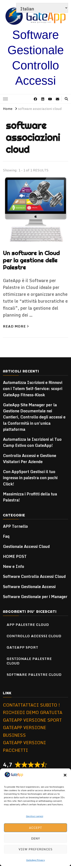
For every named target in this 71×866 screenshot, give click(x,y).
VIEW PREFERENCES (35, 849)
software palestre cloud (34, 674)
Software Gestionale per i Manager (35, 597)
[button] (65, 775)
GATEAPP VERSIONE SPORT (32, 720)
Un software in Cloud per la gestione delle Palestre (31, 260)
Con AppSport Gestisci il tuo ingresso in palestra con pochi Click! (30, 478)
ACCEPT (35, 827)
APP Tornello (15, 526)
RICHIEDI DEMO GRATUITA (32, 712)
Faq (6, 536)
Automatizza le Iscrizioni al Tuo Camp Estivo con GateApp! (32, 442)
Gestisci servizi (34, 816)
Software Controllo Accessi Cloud (34, 576)
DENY (35, 838)
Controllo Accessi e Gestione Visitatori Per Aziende (29, 458)
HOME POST (15, 556)
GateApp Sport (22, 647)
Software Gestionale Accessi (29, 587)
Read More (14, 326)
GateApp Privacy (35, 860)
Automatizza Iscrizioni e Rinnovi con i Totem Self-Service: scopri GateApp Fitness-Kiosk (32, 388)
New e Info (13, 566)
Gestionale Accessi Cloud (26, 546)
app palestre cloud (28, 624)
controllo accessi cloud (34, 636)
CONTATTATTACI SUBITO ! (31, 704)
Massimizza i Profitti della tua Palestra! (30, 497)
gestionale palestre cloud (29, 661)
